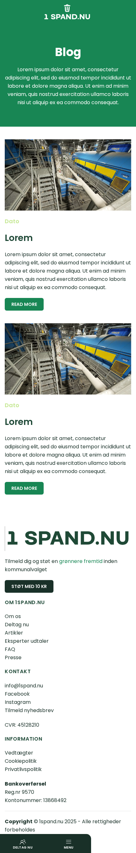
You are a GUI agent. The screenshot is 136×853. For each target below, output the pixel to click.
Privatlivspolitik (23, 769)
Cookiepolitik (21, 761)
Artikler (14, 632)
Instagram (18, 702)
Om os (13, 616)
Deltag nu (17, 624)
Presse (13, 657)
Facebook (17, 694)
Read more (24, 304)
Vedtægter (19, 752)
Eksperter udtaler (27, 641)
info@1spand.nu (24, 685)
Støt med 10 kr (29, 586)
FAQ (10, 649)
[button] (68, 843)
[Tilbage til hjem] (68, 13)
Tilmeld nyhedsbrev (29, 710)
